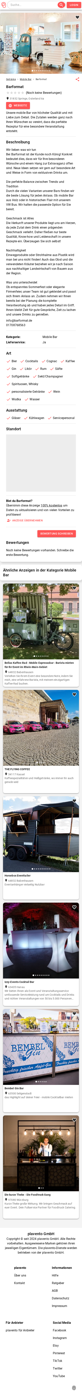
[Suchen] (61, 5)
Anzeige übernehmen (27, 520)
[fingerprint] (74, 1388)
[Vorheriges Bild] (4, 46)
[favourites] (77, 79)
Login (74, 4)
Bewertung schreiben (56, 533)
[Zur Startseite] (3, 5)
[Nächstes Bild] (77, 46)
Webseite (20, 105)
